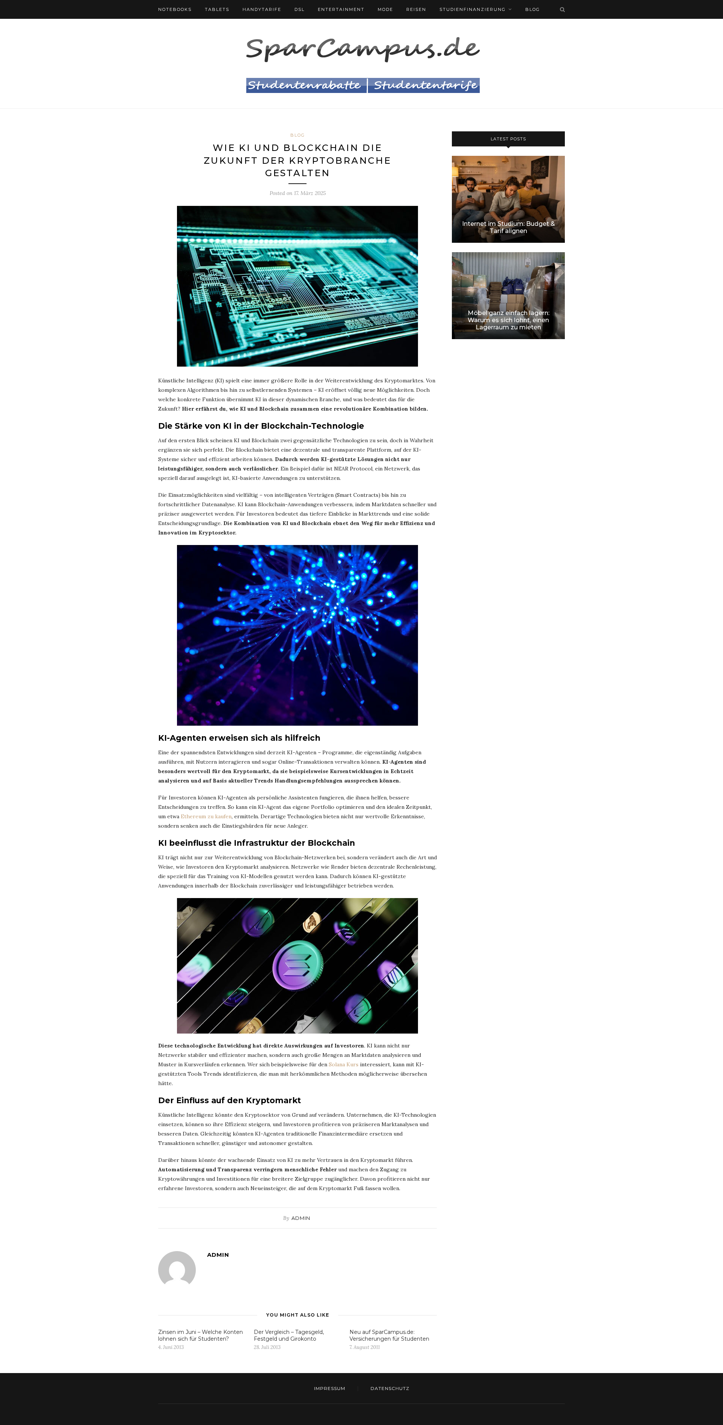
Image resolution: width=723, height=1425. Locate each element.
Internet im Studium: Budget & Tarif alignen (508, 227)
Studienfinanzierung (472, 9)
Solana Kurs (343, 1064)
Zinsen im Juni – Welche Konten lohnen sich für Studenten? (200, 1335)
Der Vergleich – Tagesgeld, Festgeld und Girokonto (289, 1335)
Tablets (217, 9)
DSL (299, 9)
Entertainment (341, 9)
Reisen (416, 9)
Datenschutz (390, 1388)
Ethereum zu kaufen (206, 816)
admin (300, 1218)
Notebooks (175, 9)
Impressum (329, 1388)
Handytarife (262, 9)
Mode (385, 9)
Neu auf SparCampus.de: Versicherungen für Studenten (389, 1335)
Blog (532, 9)
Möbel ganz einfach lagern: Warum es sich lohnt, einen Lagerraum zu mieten (508, 320)
